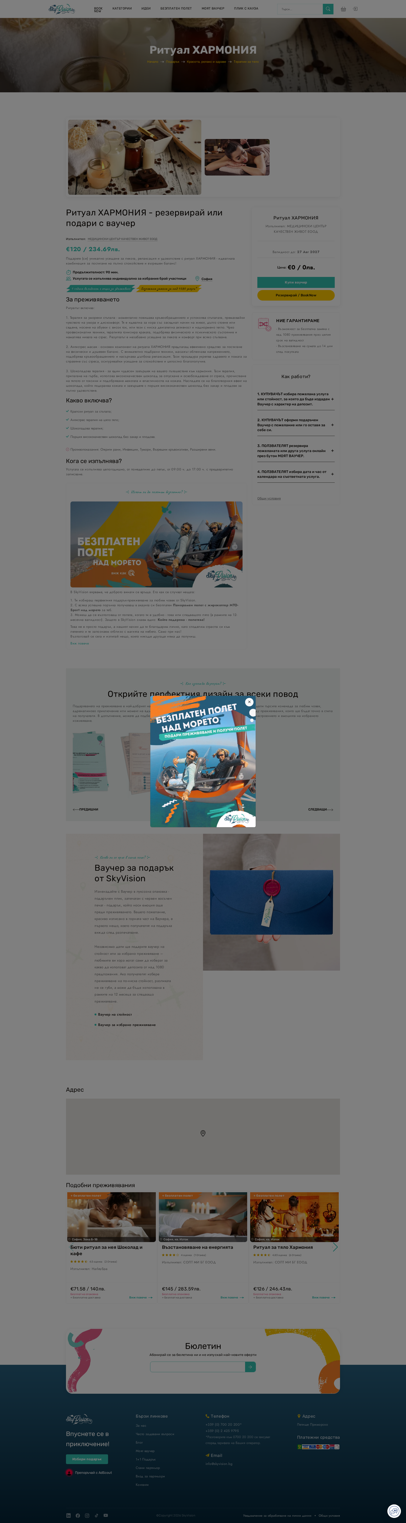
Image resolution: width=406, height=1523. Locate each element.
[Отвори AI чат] (394, 1511)
